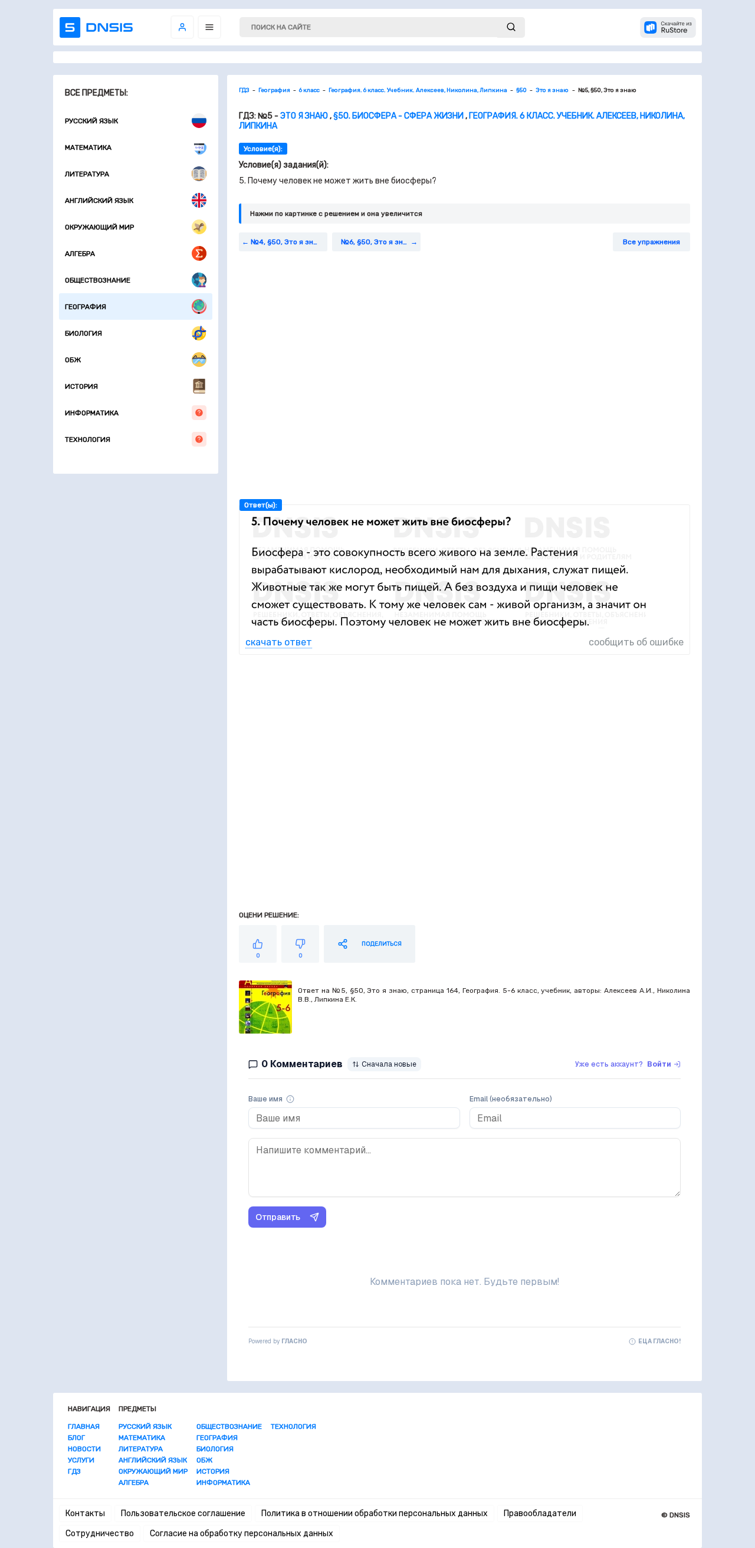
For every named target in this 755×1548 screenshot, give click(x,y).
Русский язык (91, 121)
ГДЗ (74, 1471)
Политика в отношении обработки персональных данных (374, 1513)
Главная (84, 1426)
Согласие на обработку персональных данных (241, 1534)
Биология (83, 333)
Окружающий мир (99, 227)
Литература (87, 174)
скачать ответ (278, 642)
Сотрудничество (99, 1534)
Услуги (81, 1460)
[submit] (511, 27)
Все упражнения (651, 242)
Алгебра (80, 254)
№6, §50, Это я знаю (377, 242)
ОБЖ (73, 360)
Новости (84, 1449)
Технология (87, 439)
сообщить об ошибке (636, 642)
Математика (88, 147)
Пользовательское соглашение (183, 1513)
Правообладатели (540, 1513)
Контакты (85, 1513)
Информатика (92, 413)
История (81, 386)
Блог (76, 1438)
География (85, 307)
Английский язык (99, 200)
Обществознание (97, 280)
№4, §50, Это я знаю (287, 242)
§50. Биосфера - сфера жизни (398, 116)
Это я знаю (305, 116)
